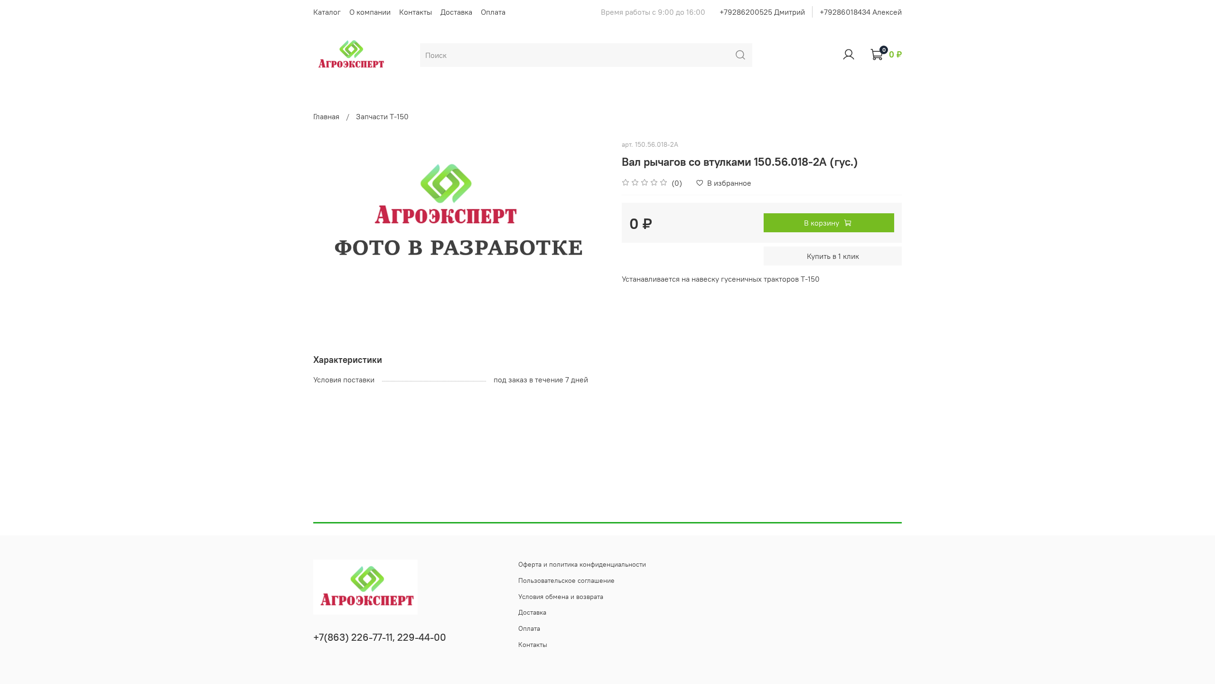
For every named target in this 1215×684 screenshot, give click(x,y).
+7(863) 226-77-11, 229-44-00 (379, 637)
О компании (370, 12)
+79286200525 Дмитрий (762, 12)
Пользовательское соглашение (566, 580)
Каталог (327, 12)
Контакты (415, 12)
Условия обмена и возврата (560, 596)
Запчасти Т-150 (382, 116)
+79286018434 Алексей (861, 12)
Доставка (456, 12)
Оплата (493, 12)
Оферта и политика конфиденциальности (582, 564)
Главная (326, 116)
